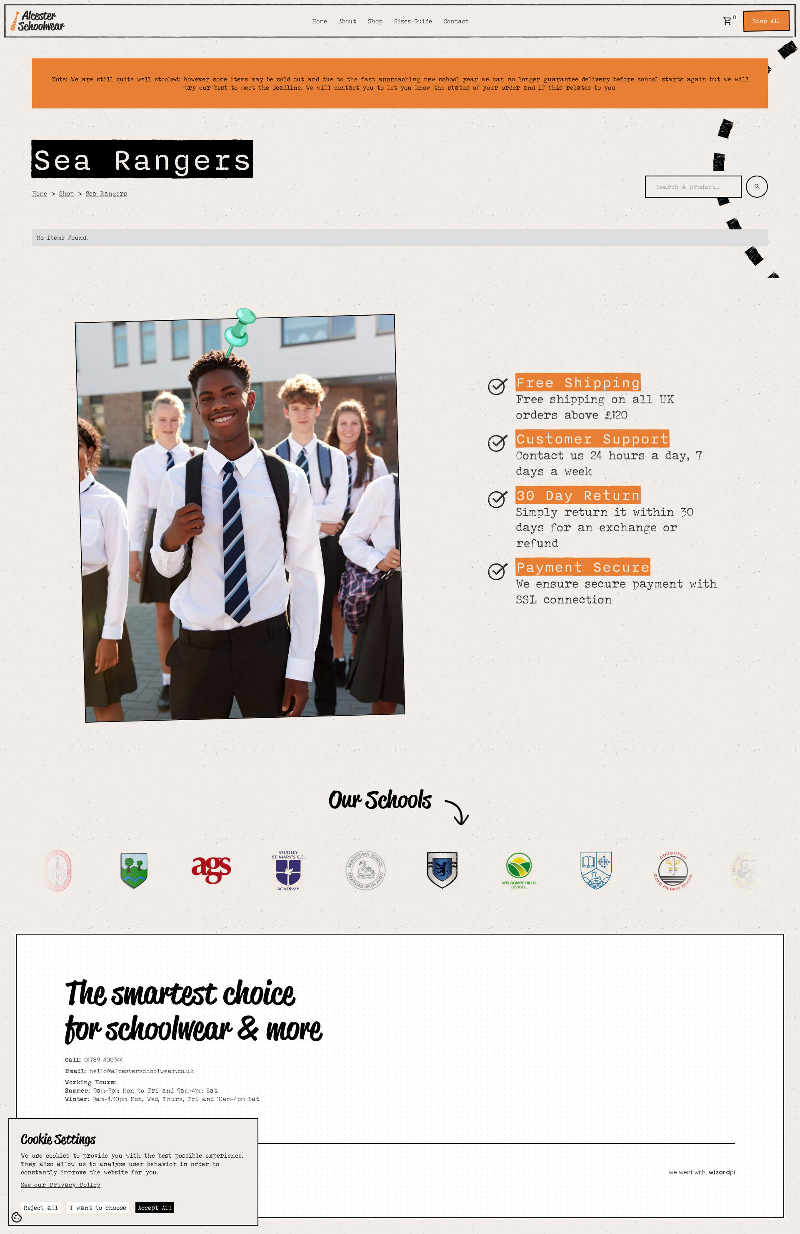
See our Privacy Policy (60, 1184)
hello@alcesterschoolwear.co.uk (129, 1070)
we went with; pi (702, 1172)
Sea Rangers (106, 193)
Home (39, 193)
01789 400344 (94, 1059)
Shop (66, 193)
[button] (727, 21)
